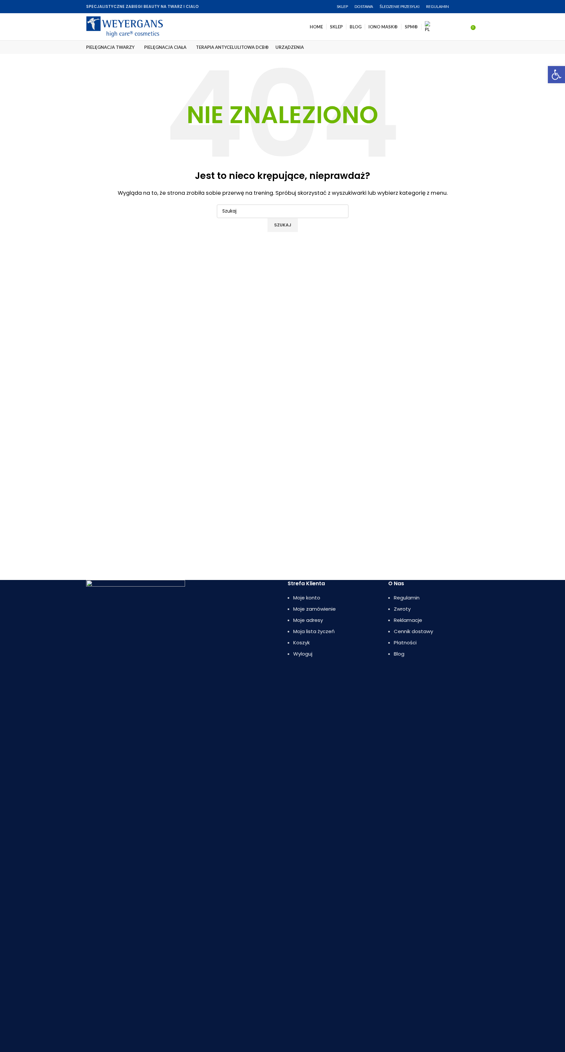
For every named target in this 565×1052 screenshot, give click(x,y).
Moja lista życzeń (314, 631)
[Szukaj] (479, 26)
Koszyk (301, 642)
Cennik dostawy (413, 631)
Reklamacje (408, 620)
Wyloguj (302, 653)
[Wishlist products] (463, 26)
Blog (399, 653)
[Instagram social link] (467, 6)
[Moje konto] (451, 26)
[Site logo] (124, 26)
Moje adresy (308, 620)
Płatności (405, 642)
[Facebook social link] (459, 6)
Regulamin (407, 597)
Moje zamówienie (314, 608)
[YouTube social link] (475, 6)
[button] (556, 74)
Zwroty (402, 608)
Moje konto (306, 597)
